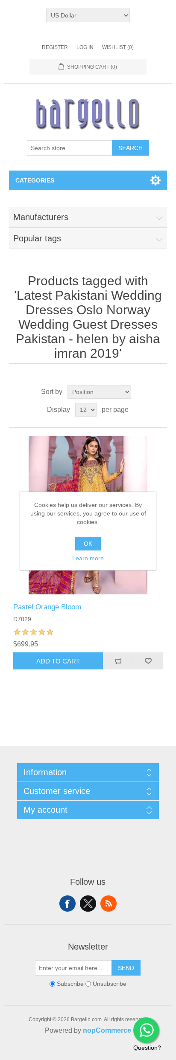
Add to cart (58, 661)
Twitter (88, 903)
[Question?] (146, 1030)
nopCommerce (107, 1030)
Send (126, 967)
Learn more (88, 558)
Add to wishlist (148, 660)
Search (130, 148)
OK (88, 543)
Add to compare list (118, 660)
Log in (85, 47)
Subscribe (70, 983)
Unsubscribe (109, 983)
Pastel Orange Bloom (47, 607)
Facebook (67, 903)
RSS (108, 903)
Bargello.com (75, 1052)
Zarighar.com (119, 1052)
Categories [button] (34, 180)
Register (55, 47)
